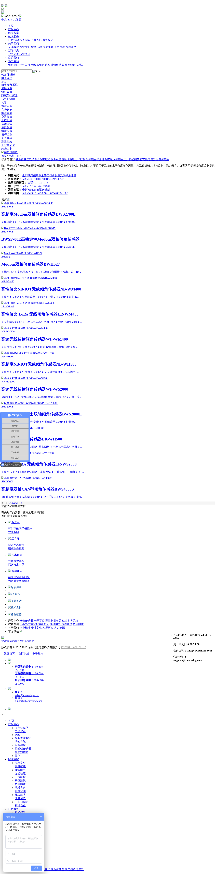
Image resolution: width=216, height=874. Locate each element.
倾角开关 (101, 159)
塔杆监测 (20, 791)
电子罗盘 (34, 159)
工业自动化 (21, 801)
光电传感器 (162, 159)
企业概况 (25, 627)
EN (10, 19)
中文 (4, 19)
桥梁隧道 (78, 624)
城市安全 (20, 762)
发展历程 (48, 627)
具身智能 (20, 766)
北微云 (17, 19)
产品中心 (14, 155)
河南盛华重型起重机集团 (34, 624)
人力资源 (59, 627)
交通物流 (20, 773)
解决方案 (13, 759)
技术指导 (20, 812)
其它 (139, 159)
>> (21, 503)
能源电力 (55, 624)
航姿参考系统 (53, 159)
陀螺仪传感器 (115, 159)
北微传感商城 (26, 641)
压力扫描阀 (130, 159)
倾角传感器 (22, 159)
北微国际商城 (9, 641)
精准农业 (20, 805)
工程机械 (20, 777)
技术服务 (13, 809)
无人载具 (20, 794)
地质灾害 (20, 787)
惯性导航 (66, 159)
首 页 (11, 720)
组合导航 (77, 159)
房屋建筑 (66, 624)
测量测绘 (20, 798)
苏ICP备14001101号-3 (73, 647)
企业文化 (36, 627)
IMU (42, 159)
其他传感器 (149, 159)
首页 (4, 155)
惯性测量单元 (53, 620)
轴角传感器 (89, 159)
